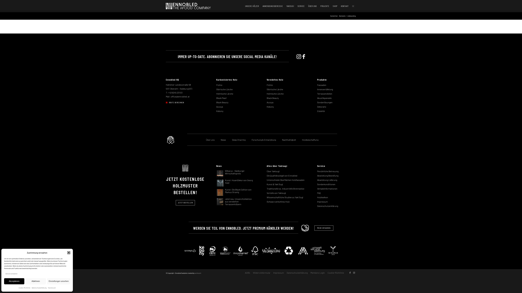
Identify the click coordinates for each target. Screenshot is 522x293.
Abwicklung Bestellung (327, 175)
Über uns (210, 139)
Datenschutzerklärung (39, 288)
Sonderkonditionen (326, 184)
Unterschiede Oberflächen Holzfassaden (285, 180)
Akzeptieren (14, 281)
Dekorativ (321, 106)
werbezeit (198, 273)
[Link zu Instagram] (354, 273)
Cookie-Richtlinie (24, 288)
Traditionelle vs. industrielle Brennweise (285, 188)
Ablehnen (36, 281)
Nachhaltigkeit (289, 139)
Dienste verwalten (11, 274)
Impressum (52, 288)
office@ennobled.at (180, 96)
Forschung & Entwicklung (264, 139)
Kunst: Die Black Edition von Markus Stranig (238, 190)
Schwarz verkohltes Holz (278, 201)
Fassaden (321, 85)
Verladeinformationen (327, 188)
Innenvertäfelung (325, 89)
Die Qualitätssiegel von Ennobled (282, 175)
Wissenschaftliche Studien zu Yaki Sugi (285, 197)
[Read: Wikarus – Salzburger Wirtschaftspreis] (220, 173)
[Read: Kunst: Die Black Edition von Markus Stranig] (220, 192)
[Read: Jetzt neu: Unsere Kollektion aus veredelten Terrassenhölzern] (220, 201)
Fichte (219, 85)
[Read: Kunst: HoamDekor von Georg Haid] (220, 183)
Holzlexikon (322, 197)
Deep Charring (239, 139)
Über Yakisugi (273, 171)
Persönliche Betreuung (327, 171)
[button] (68, 252)
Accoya (219, 106)
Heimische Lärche (224, 93)
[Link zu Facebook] (350, 273)
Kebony (219, 111)
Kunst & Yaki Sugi (275, 184)
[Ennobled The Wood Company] (188, 6)
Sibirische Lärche (224, 89)
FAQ (319, 193)
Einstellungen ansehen (59, 281)
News (223, 139)
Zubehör (321, 111)
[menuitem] (252, 6)
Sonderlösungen (325, 102)
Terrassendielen (324, 93)
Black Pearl (221, 98)
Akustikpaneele (324, 98)
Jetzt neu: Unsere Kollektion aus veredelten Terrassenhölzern (238, 201)
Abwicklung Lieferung (327, 180)
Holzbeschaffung (310, 139)
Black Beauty (222, 102)
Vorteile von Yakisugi (276, 193)
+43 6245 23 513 (175, 92)
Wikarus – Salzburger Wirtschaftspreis (235, 172)
